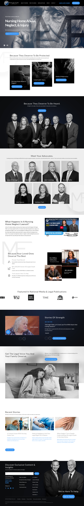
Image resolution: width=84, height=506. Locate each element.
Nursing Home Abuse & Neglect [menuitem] (25, 479)
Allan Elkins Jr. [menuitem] (35, 494)
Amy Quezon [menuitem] (34, 489)
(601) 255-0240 (64, 3)
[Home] (11, 3)
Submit (36, 473)
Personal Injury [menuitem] (22, 484)
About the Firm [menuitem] (24, 3)
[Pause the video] (4, 45)
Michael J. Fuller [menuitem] (35, 482)
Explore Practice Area (16, 86)
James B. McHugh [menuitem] (35, 479)
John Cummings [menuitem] (35, 484)
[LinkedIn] (8, 488)
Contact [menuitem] (53, 3)
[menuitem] (19, 499)
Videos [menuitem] (48, 3)
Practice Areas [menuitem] (32, 3)
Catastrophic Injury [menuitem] (22, 487)
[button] (7, 45)
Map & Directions (8, 479)
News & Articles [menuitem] (41, 3)
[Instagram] (13, 488)
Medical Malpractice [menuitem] (23, 482)
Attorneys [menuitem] (34, 477)
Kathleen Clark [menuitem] (35, 492)
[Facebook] (5, 488)
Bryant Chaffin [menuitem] (35, 487)
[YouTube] (10, 488)
